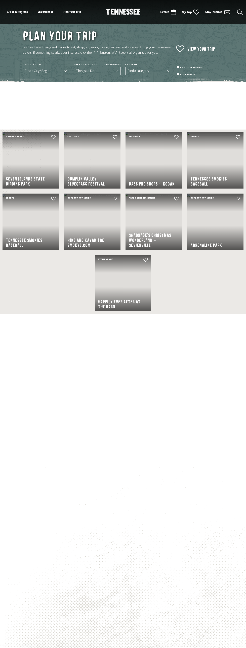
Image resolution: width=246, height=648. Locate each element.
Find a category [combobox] (138, 71)
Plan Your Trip (72, 12)
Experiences (45, 12)
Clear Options (113, 64)
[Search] (240, 12)
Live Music (188, 75)
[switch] (47, 137)
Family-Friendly (192, 68)
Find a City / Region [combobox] (38, 71)
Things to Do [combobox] (85, 71)
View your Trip (201, 49)
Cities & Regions (17, 12)
